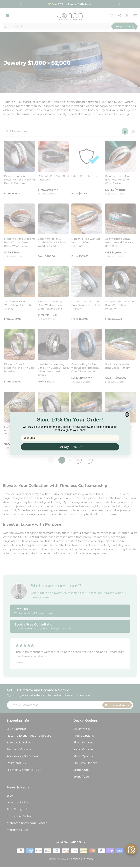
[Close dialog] (127, 414)
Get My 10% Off (70, 447)
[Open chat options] (131, 849)
